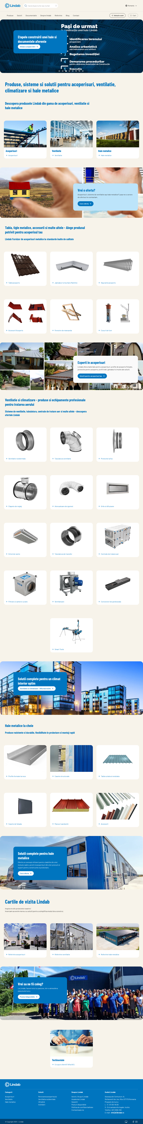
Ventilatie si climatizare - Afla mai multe (35, 688)
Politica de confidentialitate (82, 1107)
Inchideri (41, 1105)
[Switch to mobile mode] (126, 1121)
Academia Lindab (78, 1099)
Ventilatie (9, 1099)
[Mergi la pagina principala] (13, 5)
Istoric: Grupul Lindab (80, 1096)
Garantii (75, 1102)
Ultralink (41, 1102)
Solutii (19, 15)
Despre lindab (45, 15)
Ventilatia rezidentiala (46, 1099)
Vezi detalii (24, 57)
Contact (76, 15)
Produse (10, 15)
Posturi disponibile (27, 997)
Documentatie (31, 15)
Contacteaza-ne (78, 1110)
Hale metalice (10, 1102)
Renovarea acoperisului (47, 1096)
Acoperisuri (9, 1096)
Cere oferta (24, 873)
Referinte (58, 15)
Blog (67, 15)
